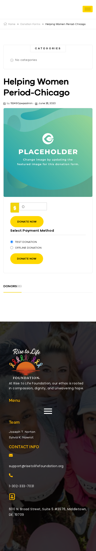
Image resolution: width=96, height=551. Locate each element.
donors (12, 286)
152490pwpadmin (21, 103)
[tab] (12, 287)
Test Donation (26, 241)
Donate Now (27, 221)
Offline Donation (28, 247)
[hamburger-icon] (88, 9)
